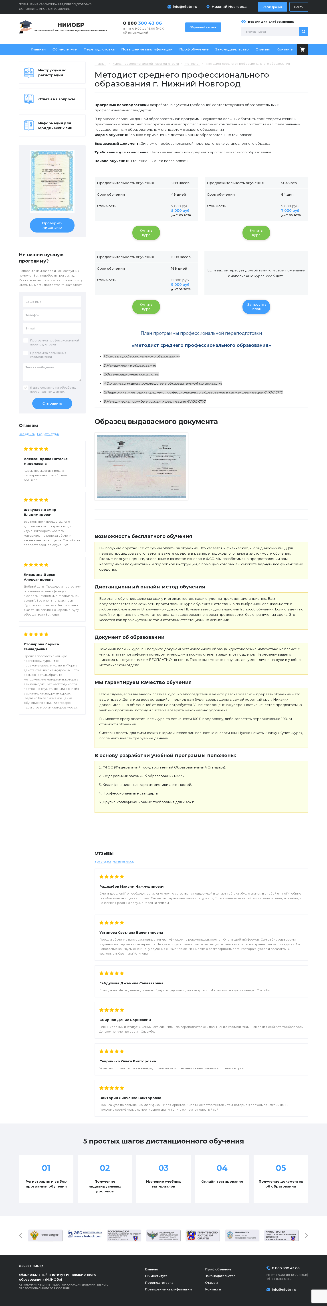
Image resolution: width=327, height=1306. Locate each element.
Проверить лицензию (52, 225)
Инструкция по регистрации (52, 72)
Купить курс (146, 232)
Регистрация (272, 7)
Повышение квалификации (147, 49)
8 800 (142, 23)
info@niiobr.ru (185, 6)
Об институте (64, 49)
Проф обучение (194, 49)
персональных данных (47, 391)
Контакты (285, 49)
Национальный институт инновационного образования (70, 27)
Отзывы (263, 49)
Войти (298, 7)
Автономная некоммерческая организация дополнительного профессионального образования (64, 1281)
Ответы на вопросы (56, 99)
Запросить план (256, 306)
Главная (38, 49)
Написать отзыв (123, 861)
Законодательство (232, 49)
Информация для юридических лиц (55, 125)
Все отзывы (103, 861)
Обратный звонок (203, 27)
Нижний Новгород (229, 6)
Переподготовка (99, 49)
